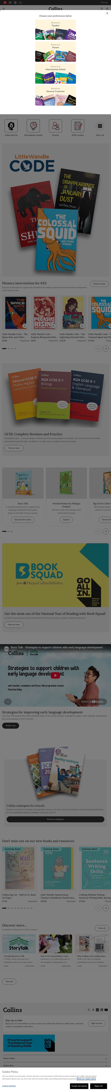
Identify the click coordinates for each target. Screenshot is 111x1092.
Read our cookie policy (86, 1079)
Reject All (99, 1086)
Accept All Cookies (79, 1086)
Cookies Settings (9, 1086)
